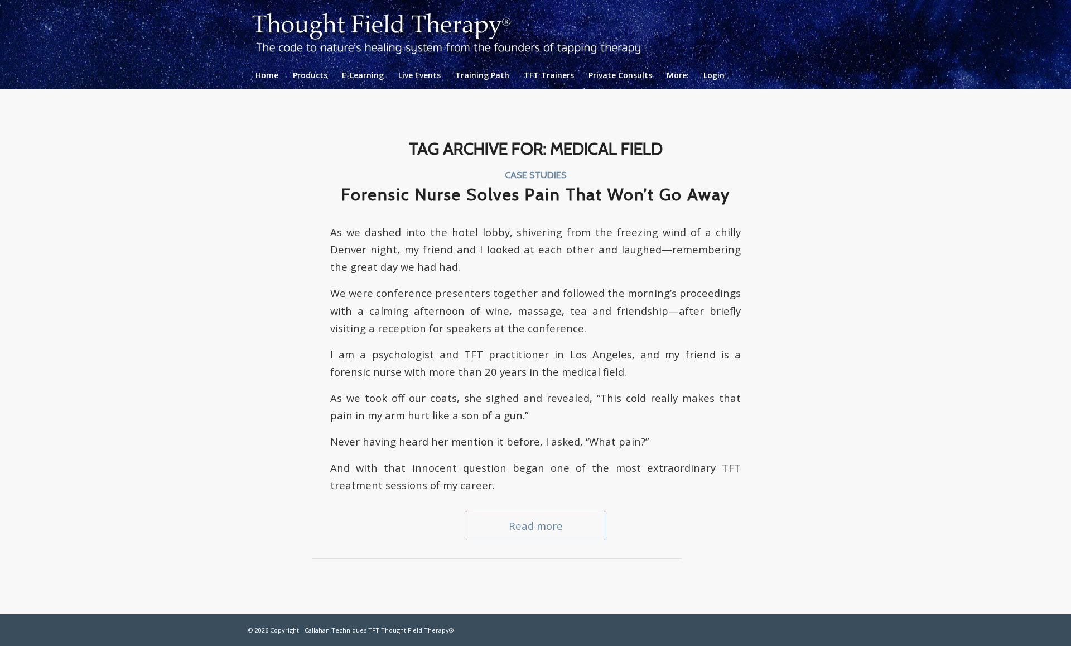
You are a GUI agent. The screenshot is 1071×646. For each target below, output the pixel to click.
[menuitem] (267, 75)
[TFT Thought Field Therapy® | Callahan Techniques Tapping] (455, 30)
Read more (536, 526)
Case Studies (536, 174)
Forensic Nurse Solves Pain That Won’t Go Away (535, 194)
